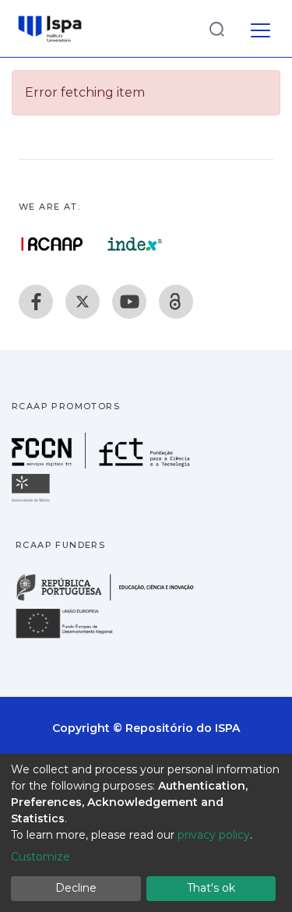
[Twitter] (82, 302)
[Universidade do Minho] (33, 500)
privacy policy (214, 835)
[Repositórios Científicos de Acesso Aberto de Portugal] (52, 244)
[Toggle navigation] (260, 28)
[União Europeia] (73, 637)
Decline (76, 888)
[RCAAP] (176, 302)
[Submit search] (216, 28)
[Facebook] (36, 302)
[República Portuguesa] (113, 599)
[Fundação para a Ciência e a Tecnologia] (103, 464)
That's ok (211, 888)
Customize (40, 857)
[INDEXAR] (135, 244)
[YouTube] (129, 302)
